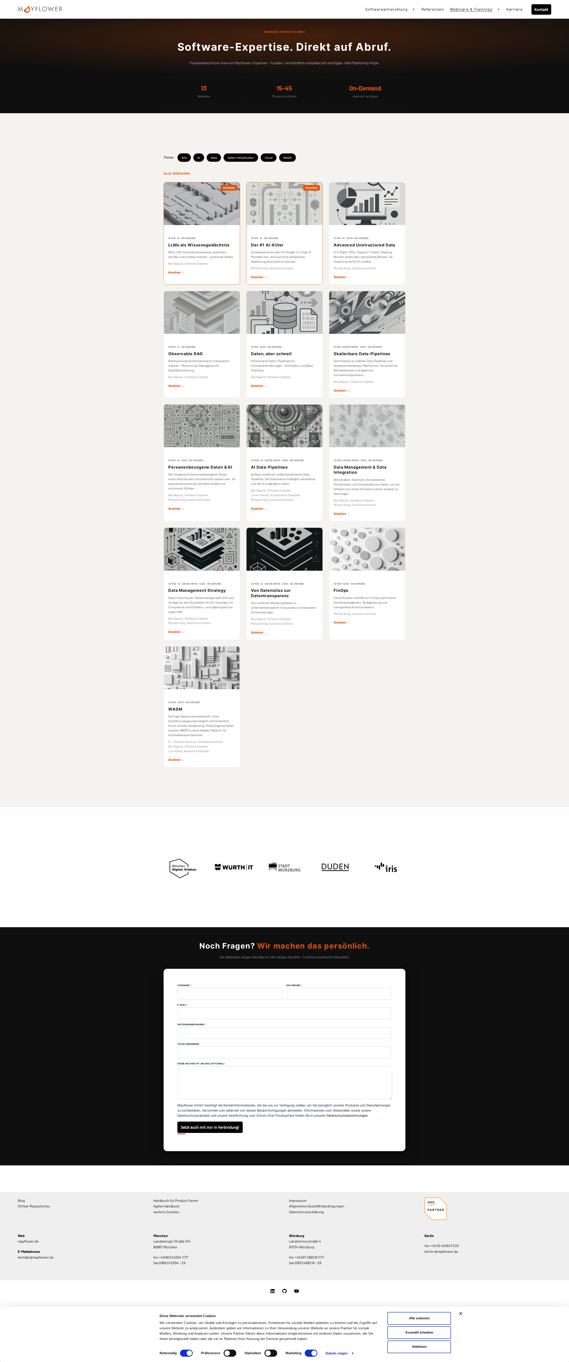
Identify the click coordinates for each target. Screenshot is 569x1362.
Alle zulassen (419, 1318)
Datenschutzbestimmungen (347, 1115)
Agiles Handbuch (166, 1206)
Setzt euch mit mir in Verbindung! (210, 1127)
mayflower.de (28, 1241)
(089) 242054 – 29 (172, 1263)
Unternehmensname (191, 1024)
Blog (21, 1200)
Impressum (298, 1200)
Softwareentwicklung (386, 9)
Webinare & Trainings (471, 9)
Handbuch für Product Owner (175, 1200)
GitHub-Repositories (34, 1206)
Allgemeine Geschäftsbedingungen (316, 1206)
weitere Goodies (166, 1212)
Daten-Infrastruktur (241, 157)
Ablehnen (419, 1346)
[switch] (230, 1353)
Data (214, 157)
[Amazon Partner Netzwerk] (436, 1218)
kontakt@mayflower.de (36, 1257)
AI (198, 157)
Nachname (294, 985)
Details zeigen (337, 1353)
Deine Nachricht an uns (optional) (201, 1063)
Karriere (514, 9)
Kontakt (541, 9)
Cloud (268, 157)
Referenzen (432, 9)
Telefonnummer (188, 1044)
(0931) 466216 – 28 (308, 1263)
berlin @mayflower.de (441, 1251)
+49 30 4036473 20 (444, 1245)
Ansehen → (176, 272)
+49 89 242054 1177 (173, 1257)
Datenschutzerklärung (306, 1212)
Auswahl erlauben (419, 1332)
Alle (184, 157)
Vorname (184, 985)
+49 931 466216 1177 (309, 1257)
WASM (287, 157)
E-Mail (182, 1004)
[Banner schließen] (460, 1313)
